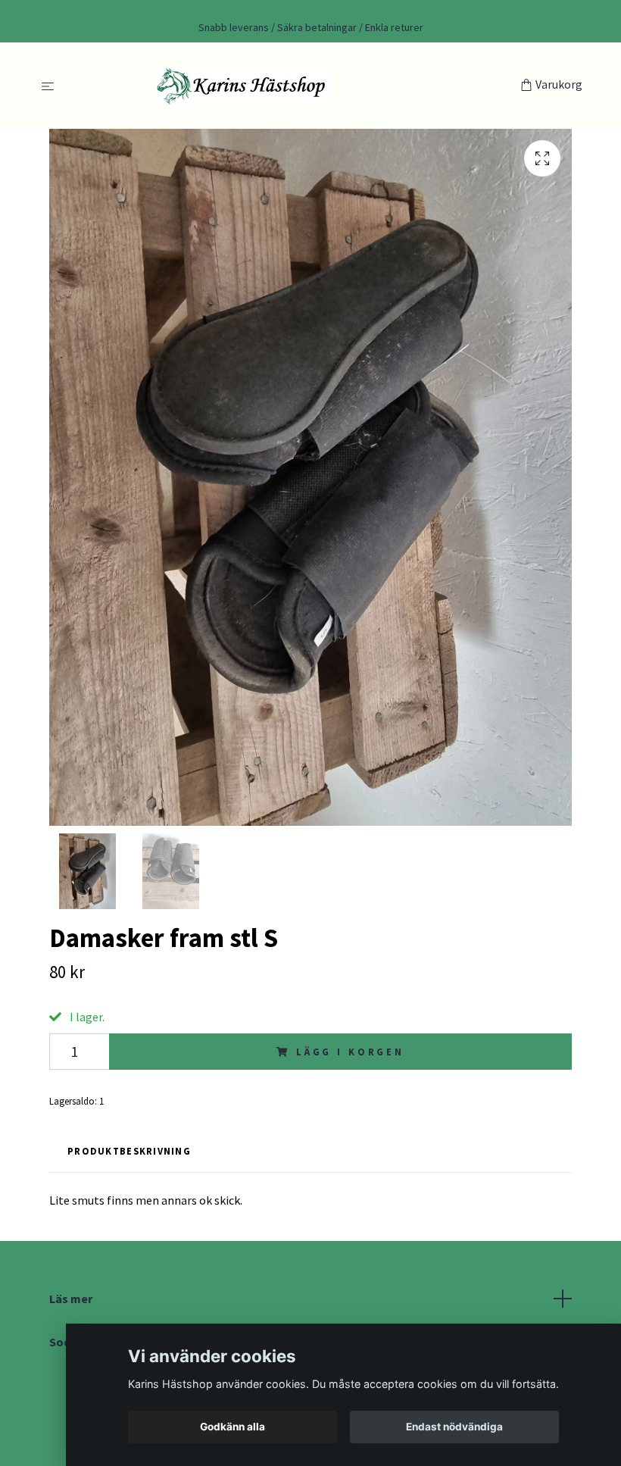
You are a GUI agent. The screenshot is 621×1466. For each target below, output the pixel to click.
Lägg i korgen (350, 1052)
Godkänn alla (232, 1427)
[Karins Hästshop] (290, 86)
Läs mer (70, 1298)
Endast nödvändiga (454, 1427)
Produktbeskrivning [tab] (129, 1151)
